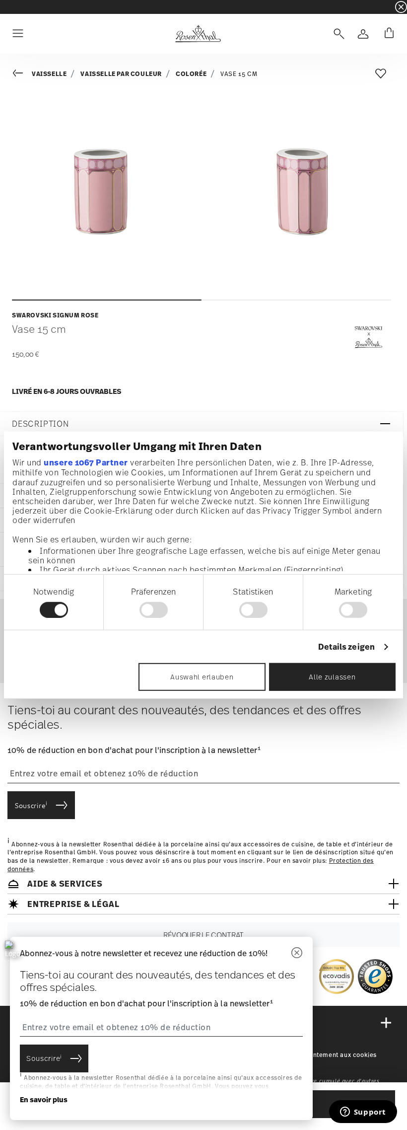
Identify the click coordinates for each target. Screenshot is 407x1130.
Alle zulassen (332, 676)
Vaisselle (49, 74)
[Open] (337, 34)
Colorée (191, 74)
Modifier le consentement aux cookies (318, 1055)
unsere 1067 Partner (86, 462)
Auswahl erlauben (201, 676)
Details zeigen (346, 647)
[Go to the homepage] (198, 34)
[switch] (153, 610)
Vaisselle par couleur (121, 74)
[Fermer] (297, 953)
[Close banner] (401, 7)
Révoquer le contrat (203, 935)
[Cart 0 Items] (387, 34)
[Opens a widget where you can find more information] (363, 1112)
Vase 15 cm (238, 74)
